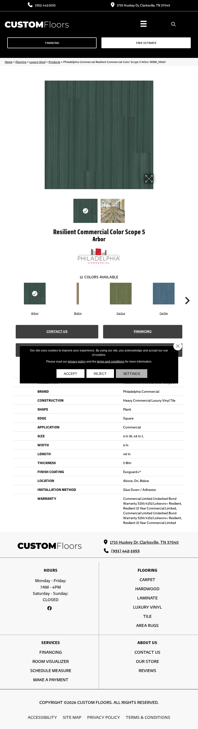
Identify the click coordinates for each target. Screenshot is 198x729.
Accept (70, 374)
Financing (143, 331)
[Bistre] (77, 294)
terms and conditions (110, 361)
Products (54, 62)
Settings (131, 374)
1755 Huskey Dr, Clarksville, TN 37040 (143, 5)
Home (8, 62)
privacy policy (77, 361)
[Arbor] (34, 294)
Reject (100, 374)
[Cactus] (120, 294)
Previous (41, 208)
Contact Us (56, 331)
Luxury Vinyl (37, 62)
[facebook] (49, 608)
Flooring (20, 62)
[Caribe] (163, 294)
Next (157, 208)
